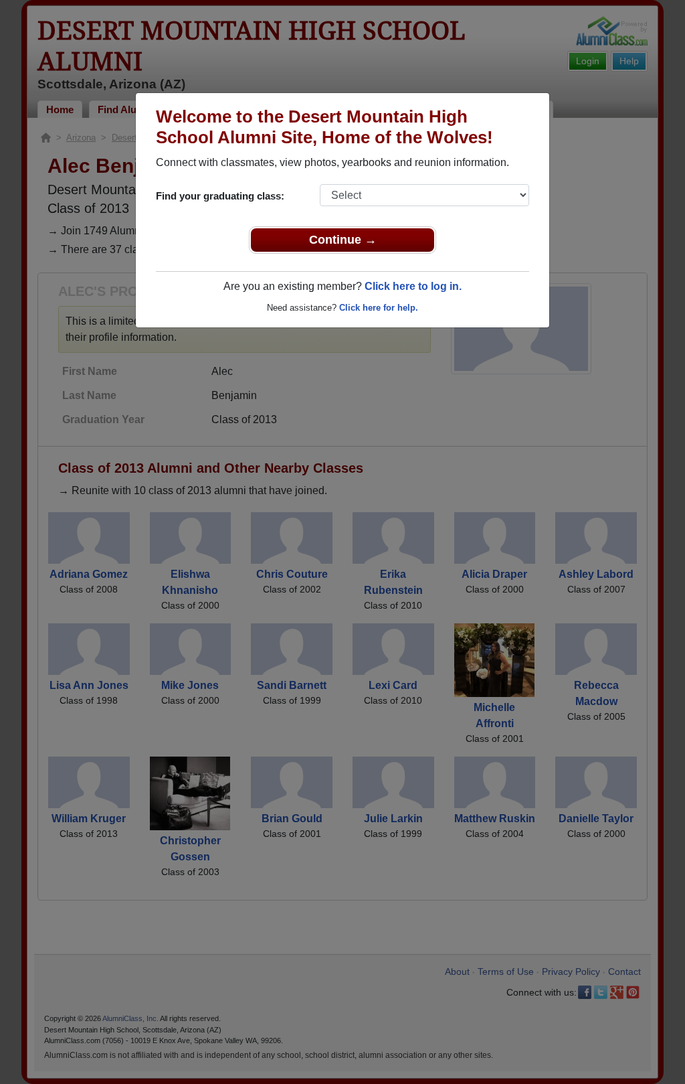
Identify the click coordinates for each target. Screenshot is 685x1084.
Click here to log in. (413, 286)
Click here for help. (378, 308)
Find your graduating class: (220, 196)
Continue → (343, 239)
